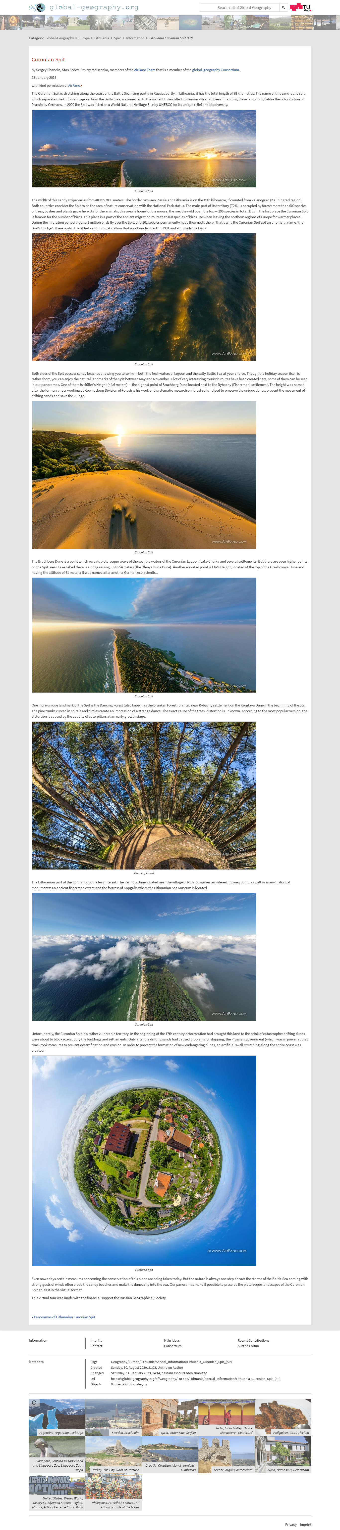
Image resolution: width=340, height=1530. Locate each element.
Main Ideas (172, 1340)
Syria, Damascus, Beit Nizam (288, 1470)
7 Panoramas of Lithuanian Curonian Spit (63, 1317)
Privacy (291, 1524)
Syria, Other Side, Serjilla (178, 1432)
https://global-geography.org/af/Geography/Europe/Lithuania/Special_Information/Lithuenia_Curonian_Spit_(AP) (196, 1378)
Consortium (173, 1346)
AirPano (74, 85)
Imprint (96, 1340)
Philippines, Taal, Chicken (291, 1432)
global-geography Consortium (215, 69)
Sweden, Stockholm (125, 1432)
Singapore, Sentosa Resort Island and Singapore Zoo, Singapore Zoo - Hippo (58, 1465)
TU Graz (300, 7)
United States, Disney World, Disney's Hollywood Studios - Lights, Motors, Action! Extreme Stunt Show (57, 1502)
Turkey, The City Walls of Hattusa (115, 1470)
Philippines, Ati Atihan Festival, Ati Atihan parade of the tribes (115, 1504)
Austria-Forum (248, 1346)
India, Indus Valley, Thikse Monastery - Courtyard (234, 1430)
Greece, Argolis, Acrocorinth (233, 1470)
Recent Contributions (253, 1340)
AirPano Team (144, 69)
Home (84, 7)
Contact (96, 1346)
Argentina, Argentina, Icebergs (61, 1432)
